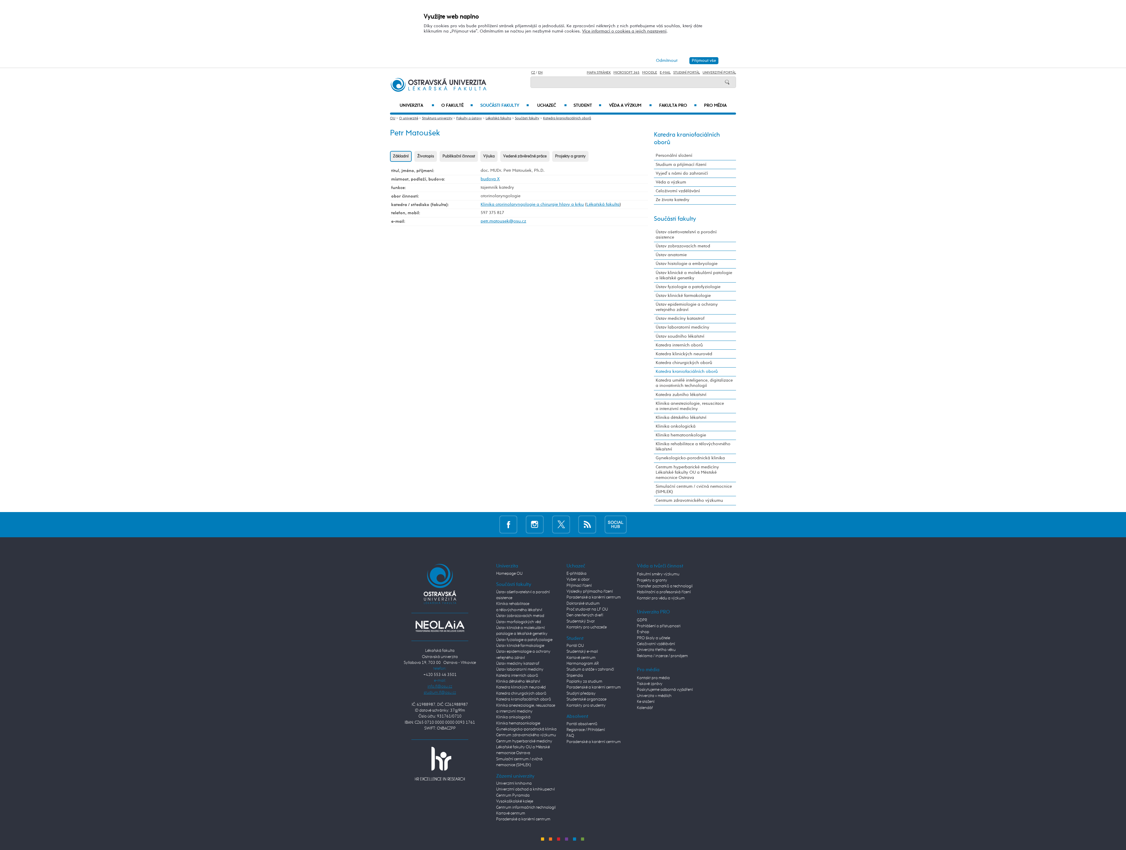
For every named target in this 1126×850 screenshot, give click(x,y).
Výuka (489, 156)
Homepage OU (509, 574)
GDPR (642, 620)
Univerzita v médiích (654, 696)
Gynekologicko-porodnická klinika (690, 458)
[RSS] (587, 524)
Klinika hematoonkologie (681, 435)
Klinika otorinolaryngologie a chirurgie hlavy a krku (532, 204)
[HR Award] (440, 763)
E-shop (643, 632)
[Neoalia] (440, 626)
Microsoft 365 (626, 72)
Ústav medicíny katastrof (680, 318)
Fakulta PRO (678, 105)
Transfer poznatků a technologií (665, 586)
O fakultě (457, 105)
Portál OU (575, 646)
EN (540, 72)
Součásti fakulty (504, 105)
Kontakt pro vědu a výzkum (661, 598)
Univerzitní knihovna (514, 783)
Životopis (425, 156)
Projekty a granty (570, 156)
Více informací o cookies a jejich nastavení (624, 31)
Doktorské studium (583, 603)
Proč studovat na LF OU (587, 609)
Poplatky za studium (584, 681)
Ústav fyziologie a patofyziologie (688, 287)
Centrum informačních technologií (526, 807)
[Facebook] (508, 524)
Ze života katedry (672, 200)
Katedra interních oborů (679, 345)
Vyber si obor (578, 579)
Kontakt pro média (653, 678)
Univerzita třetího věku (656, 650)
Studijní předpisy (581, 693)
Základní (401, 156)
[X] (561, 524)
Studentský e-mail (582, 652)
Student (587, 105)
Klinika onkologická (676, 426)
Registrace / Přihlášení (586, 730)
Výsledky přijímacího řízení (590, 591)
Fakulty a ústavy (469, 118)
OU (392, 118)
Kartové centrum (510, 813)
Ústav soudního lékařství (680, 336)
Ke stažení (645, 702)
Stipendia (575, 676)
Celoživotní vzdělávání (678, 191)
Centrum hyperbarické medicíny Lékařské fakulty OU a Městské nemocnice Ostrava (687, 472)
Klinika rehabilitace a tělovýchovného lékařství (693, 446)
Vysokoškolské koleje (514, 801)
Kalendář (645, 708)
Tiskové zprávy (649, 684)
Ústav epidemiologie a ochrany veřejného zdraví (687, 307)
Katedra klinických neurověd (684, 354)
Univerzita (417, 105)
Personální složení (674, 155)
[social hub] (616, 524)
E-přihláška (576, 574)
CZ (533, 72)
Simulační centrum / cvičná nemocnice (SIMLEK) (694, 489)
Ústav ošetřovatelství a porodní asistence (686, 234)
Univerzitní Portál (719, 72)
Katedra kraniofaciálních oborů (567, 118)
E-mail (665, 72)
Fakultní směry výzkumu (658, 574)
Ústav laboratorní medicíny (682, 327)
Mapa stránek (599, 72)
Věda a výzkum (630, 105)
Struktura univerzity (437, 118)
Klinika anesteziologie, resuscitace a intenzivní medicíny (690, 406)
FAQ (570, 736)
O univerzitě (408, 118)
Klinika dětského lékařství (681, 417)
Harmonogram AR (583, 664)
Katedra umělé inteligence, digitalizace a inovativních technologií (694, 383)
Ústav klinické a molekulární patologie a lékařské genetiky (694, 275)
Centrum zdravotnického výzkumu (689, 500)
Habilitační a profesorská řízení (664, 592)
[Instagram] (535, 524)
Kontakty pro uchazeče (587, 627)
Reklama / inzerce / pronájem (662, 656)
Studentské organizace (586, 699)
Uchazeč (552, 105)
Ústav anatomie (671, 255)
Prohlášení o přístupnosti (659, 626)
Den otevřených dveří (585, 615)
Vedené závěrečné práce (525, 156)
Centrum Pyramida (513, 795)
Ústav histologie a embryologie (687, 263)
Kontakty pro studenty (586, 705)
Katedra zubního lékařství (681, 394)
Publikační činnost (458, 156)
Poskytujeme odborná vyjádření (665, 690)
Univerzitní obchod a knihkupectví (525, 789)
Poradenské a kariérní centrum (523, 819)
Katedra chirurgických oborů (684, 363)
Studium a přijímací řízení (681, 164)
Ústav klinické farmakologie (683, 295)
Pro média (715, 105)
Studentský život (581, 621)
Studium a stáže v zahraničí (590, 669)
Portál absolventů (582, 724)
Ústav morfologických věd (518, 622)
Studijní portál (686, 72)
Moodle (649, 72)
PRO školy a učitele (653, 638)
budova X (490, 179)
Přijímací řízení (579, 586)
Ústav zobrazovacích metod (683, 246)
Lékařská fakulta (498, 118)
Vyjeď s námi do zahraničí (682, 173)
